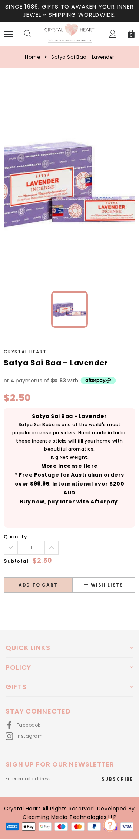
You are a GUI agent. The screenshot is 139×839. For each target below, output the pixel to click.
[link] (69, 309)
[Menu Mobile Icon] (8, 34)
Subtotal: (17, 561)
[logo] (69, 33)
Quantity (15, 536)
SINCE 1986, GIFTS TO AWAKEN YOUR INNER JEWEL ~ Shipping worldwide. (69, 11)
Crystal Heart (25, 352)
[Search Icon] (28, 34)
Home (32, 57)
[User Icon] (113, 34)
